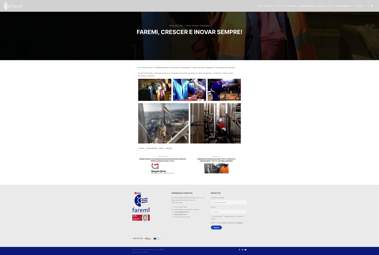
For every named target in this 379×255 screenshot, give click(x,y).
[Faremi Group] (13, 6)
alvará (141, 148)
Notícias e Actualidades (201, 26)
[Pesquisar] (368, 6)
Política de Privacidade (140, 252)
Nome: (213, 207)
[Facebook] (239, 249)
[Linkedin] (242, 249)
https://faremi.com (180, 214)
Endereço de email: (217, 198)
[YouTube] (245, 249)
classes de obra (151, 148)
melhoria (169, 148)
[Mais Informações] (372, 6)
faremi (161, 148)
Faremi (188, 26)
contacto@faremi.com (181, 212)
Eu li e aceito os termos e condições (230, 223)
